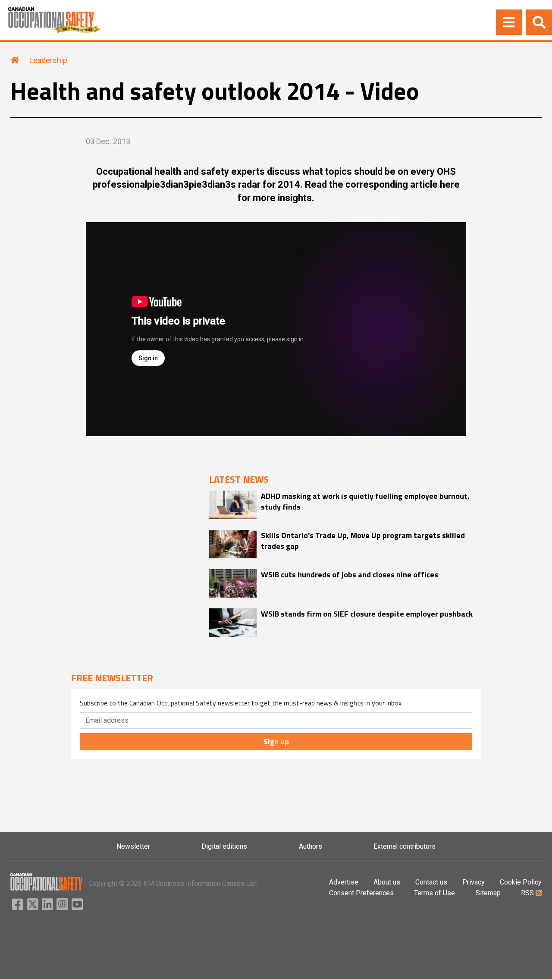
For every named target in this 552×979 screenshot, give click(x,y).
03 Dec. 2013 (108, 141)
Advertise (343, 882)
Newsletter (133, 846)
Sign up (276, 741)
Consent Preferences (361, 893)
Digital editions (224, 846)
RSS (528, 893)
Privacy (473, 882)
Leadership (48, 60)
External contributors (404, 846)
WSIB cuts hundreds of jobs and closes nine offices (349, 574)
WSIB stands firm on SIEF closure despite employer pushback (367, 613)
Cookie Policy (521, 882)
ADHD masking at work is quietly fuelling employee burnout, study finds (365, 501)
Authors (310, 846)
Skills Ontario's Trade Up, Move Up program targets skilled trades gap (363, 540)
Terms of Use (434, 893)
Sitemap (488, 893)
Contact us (431, 882)
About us (386, 882)
